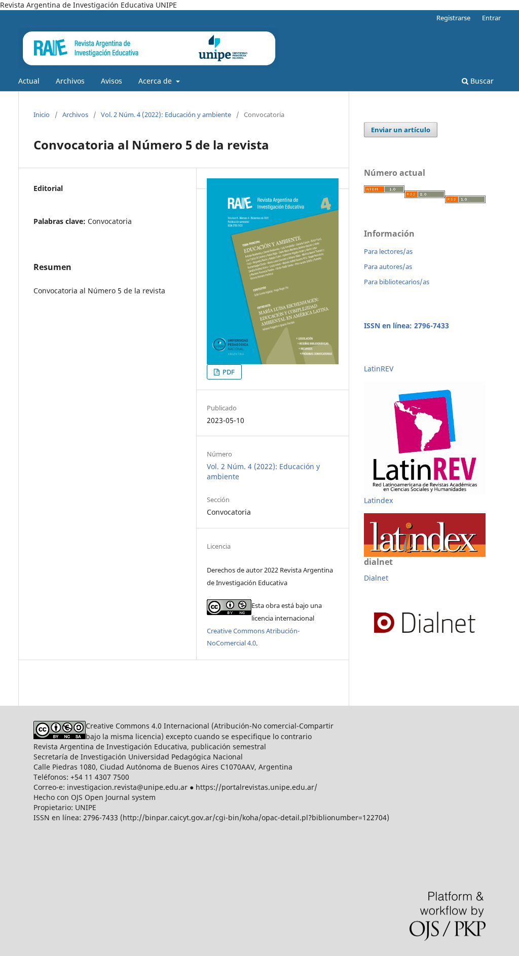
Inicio (41, 114)
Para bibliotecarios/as (396, 281)
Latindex (378, 500)
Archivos (70, 81)
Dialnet (376, 578)
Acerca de (156, 81)
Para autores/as (388, 266)
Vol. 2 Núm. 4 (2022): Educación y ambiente (166, 114)
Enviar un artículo (400, 129)
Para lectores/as (388, 251)
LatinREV (378, 368)
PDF (228, 371)
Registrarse (453, 17)
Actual (29, 81)
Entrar (491, 17)
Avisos (111, 81)
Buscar (481, 81)
